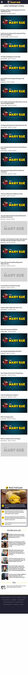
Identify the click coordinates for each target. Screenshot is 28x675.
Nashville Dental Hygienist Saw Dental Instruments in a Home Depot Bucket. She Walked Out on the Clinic (17, 552)
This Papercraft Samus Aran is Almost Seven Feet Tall (14, 125)
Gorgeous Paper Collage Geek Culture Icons (11, 307)
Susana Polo (4, 397)
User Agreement (20, 599)
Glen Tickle (4, 13)
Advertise (19, 597)
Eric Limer (4, 195)
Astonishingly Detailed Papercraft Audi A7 (11, 351)
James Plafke (4, 58)
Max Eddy (4, 82)
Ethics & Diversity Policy (9, 602)
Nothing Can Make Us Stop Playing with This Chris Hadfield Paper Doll (13, 10)
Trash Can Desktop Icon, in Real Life (9, 395)
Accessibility (13, 599)
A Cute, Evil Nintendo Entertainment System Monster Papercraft (14, 147)
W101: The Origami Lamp (7, 417)
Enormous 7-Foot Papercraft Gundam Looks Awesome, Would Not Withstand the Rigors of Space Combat (14, 239)
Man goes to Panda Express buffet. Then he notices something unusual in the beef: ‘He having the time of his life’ (17, 544)
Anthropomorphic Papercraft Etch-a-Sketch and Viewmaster (12, 171)
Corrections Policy (19, 602)
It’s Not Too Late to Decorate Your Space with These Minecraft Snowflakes (13, 34)
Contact (21, 604)
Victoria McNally (5, 36)
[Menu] (2, 2)
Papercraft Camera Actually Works (9, 329)
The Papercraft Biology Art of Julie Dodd (10, 56)
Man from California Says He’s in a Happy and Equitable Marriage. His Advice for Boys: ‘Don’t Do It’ (17, 560)
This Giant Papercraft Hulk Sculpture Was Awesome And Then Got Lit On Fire (13, 216)
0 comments (13, 13)
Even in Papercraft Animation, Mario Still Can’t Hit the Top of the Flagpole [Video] (14, 102)
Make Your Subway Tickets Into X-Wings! (10, 438)
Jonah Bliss (4, 418)
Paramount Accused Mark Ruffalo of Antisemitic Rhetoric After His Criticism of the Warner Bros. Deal (17, 576)
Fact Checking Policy (7, 604)
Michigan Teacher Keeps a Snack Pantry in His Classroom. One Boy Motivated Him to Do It (16, 536)
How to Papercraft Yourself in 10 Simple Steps (12, 373)
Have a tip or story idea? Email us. (15, 585)
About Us (14, 597)
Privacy (24, 597)
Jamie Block (4, 375)
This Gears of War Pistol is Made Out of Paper (12, 194)
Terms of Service (5, 599)
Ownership (16, 604)
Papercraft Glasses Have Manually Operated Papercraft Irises (11, 263)
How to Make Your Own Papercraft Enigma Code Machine (12, 79)
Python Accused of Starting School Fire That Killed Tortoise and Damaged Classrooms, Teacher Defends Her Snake (15, 506)
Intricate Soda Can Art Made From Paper (10, 285)
